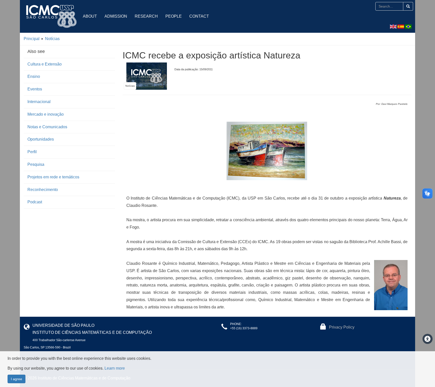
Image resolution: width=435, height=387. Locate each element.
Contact (199, 16)
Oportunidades (40, 139)
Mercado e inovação (45, 114)
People (173, 16)
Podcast (34, 202)
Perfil (32, 152)
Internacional (39, 102)
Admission (115, 16)
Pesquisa (35, 164)
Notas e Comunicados (47, 127)
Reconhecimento (42, 189)
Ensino (33, 76)
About (90, 16)
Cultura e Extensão (44, 64)
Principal (32, 39)
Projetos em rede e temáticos (53, 177)
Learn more (114, 368)
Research (146, 16)
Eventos (34, 89)
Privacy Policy (341, 327)
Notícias (52, 39)
